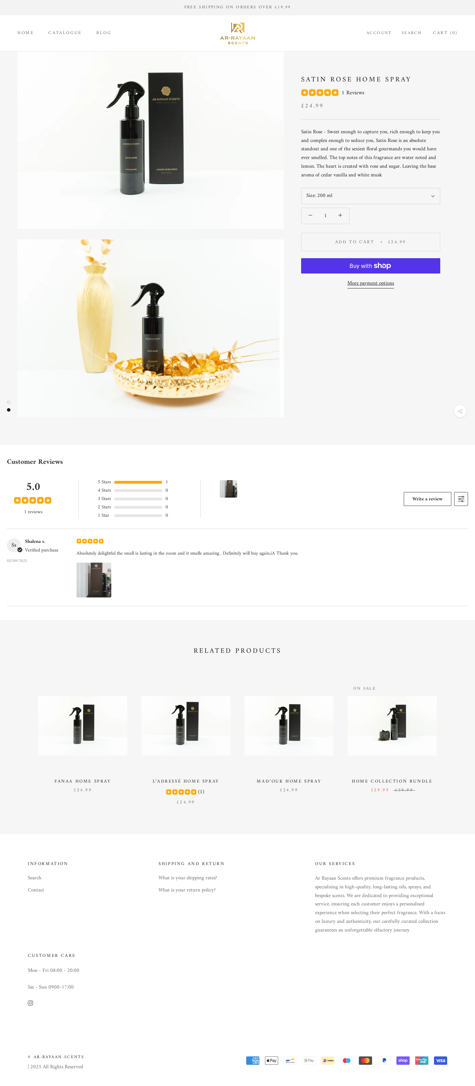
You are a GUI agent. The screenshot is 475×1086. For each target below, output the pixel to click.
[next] (453, 736)
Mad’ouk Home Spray (289, 781)
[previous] (22, 736)
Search (412, 33)
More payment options (370, 283)
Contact (36, 891)
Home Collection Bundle (392, 781)
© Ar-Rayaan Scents (56, 1057)
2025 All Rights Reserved (56, 1067)
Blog (103, 33)
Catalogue (64, 33)
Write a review (427, 499)
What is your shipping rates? (188, 878)
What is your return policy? (187, 891)
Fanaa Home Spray (83, 781)
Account (379, 33)
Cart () (445, 33)
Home (25, 33)
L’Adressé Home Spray (186, 781)
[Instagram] (30, 1003)
